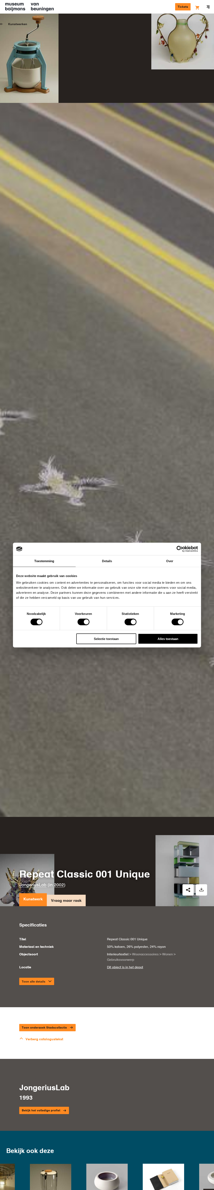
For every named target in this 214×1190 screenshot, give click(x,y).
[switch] (83, 622)
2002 (59, 885)
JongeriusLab (32, 885)
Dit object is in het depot (125, 967)
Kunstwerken (17, 24)
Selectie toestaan (106, 638)
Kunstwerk (33, 899)
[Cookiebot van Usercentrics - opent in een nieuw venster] (179, 549)
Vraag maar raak (66, 901)
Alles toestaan (168, 638)
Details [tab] (107, 561)
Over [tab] (169, 561)
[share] (188, 890)
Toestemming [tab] (44, 561)
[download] (201, 890)
